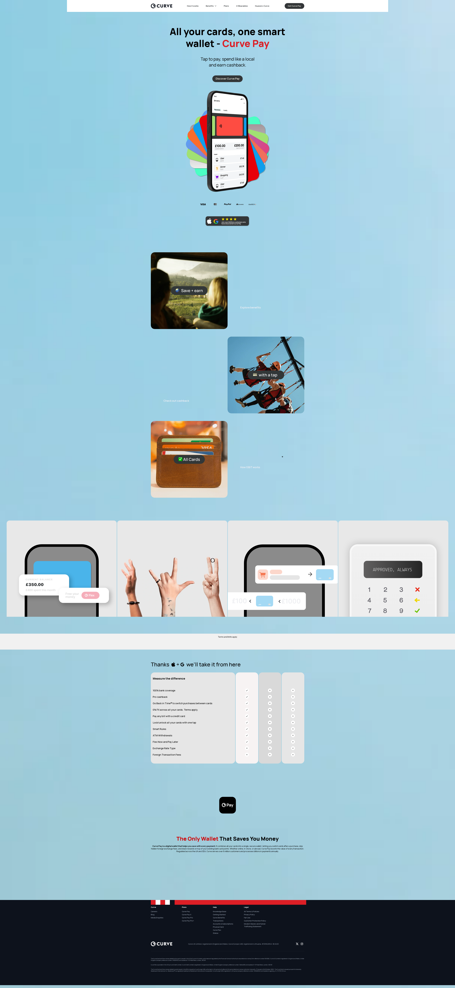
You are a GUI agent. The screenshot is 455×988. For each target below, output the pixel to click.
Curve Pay (186, 911)
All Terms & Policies (251, 911)
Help (215, 907)
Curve (153, 907)
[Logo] (161, 6)
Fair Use (247, 918)
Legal (246, 907)
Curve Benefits (219, 918)
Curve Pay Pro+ (188, 921)
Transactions (218, 921)
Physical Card (218, 927)
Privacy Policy (249, 914)
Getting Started (219, 914)
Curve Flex (217, 930)
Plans (184, 907)
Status (215, 933)
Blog (152, 914)
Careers (154, 911)
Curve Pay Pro (187, 918)
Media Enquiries (157, 918)
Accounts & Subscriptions (223, 924)
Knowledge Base (219, 911)
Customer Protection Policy (255, 921)
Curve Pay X (186, 914)
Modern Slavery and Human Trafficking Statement (255, 925)
